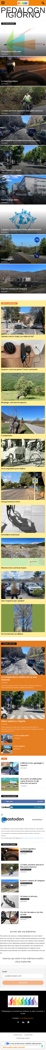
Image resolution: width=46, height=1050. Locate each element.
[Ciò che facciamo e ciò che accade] (10, 917)
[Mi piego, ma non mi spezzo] (23, 387)
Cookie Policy (28, 1035)
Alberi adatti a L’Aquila (11, 170)
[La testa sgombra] (23, 71)
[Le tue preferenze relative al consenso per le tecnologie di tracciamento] (42, 1046)
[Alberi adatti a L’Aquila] (23, 160)
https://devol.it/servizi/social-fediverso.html (32, 838)
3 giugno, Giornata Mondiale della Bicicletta (21, 229)
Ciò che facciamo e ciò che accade (31, 913)
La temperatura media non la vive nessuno (20, 140)
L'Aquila (4, 674)
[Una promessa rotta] (23, 486)
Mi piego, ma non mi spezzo (13, 402)
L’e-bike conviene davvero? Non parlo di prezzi (22, 110)
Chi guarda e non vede (11, 51)
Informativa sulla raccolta (14, 1047)
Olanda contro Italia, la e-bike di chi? (17, 336)
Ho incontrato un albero (12, 634)
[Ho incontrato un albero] (23, 618)
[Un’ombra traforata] (23, 519)
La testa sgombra (9, 81)
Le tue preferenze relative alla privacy (25, 1043)
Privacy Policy (18, 1035)
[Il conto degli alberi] (23, 190)
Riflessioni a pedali (26, 851)
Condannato (6, 435)
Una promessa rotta (10, 501)
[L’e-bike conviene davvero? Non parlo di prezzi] (23, 101)
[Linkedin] (23, 1022)
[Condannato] (23, 420)
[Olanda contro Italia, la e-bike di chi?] (23, 321)
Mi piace (40, 801)
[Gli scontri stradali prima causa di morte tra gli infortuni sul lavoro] (10, 784)
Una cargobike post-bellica (13, 468)
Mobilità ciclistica (26, 869)
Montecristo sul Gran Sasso (13, 567)
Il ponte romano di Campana (14, 288)
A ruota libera (25, 899)
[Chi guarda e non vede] (23, 41)
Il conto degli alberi (9, 199)
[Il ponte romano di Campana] (23, 278)
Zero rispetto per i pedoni (12, 600)
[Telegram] (28, 1022)
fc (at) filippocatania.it (27, 1018)
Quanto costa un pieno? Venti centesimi (19, 369)
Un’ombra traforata (10, 534)
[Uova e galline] (23, 249)
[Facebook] (18, 1022)
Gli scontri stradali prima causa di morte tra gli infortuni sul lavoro (31, 781)
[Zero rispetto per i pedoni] (23, 585)
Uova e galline (7, 259)
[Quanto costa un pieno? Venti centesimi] (23, 354)
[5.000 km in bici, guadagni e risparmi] (10, 768)
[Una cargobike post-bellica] (23, 453)
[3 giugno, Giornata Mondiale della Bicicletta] (23, 219)
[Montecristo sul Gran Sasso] (23, 552)
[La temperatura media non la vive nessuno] (23, 130)
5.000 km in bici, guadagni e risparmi (32, 764)
